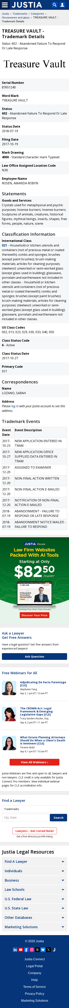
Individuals (13, 871)
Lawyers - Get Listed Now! (35, 831)
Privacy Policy (34, 993)
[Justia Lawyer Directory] (54, 949)
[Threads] (37, 949)
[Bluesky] (43, 949)
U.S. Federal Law (18, 899)
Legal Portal (34, 966)
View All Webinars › (34, 762)
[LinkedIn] (15, 949)
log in (15, 406)
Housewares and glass (16, 17)
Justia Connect (34, 959)
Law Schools (15, 889)
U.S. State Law (16, 908)
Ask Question (34, 656)
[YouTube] (20, 949)
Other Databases (18, 917)
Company (34, 973)
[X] (48, 949)
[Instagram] (32, 949)
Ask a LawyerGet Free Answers (17, 635)
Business (12, 880)
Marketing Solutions (21, 927)
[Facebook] (26, 949)
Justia (5, 13)
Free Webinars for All (19, 673)
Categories (37, 13)
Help (34, 980)
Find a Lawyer (13, 800)
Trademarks (20, 13)
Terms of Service (34, 986)
